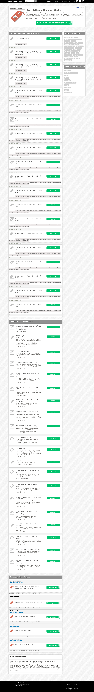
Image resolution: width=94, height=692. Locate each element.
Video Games (68, 60)
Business (67, 41)
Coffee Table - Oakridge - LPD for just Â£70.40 (28, 549)
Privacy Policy (69, 689)
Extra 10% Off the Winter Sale (24, 644)
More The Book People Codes (16, 612)
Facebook (75, 684)
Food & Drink (80, 46)
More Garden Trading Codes (16, 640)
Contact (68, 686)
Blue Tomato (68, 92)
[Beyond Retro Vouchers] (12, 603)
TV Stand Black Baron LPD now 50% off (26, 362)
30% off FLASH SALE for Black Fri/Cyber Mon (28, 602)
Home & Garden (69, 51)
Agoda (66, 85)
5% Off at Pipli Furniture (22, 38)
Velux (66, 90)
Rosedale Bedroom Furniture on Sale (26, 425)
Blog (74, 1)
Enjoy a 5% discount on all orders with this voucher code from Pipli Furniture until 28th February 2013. (28, 79)
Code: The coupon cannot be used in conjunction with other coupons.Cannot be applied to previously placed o (35, 97)
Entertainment (68, 44)
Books (79, 39)
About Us (68, 684)
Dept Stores (68, 42)
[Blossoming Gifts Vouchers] (12, 587)
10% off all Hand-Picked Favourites (25, 616)
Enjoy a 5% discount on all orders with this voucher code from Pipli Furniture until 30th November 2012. (28, 53)
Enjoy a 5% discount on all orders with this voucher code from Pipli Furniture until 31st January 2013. (28, 66)
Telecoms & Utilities (69, 58)
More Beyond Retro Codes (15, 598)
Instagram (75, 687)
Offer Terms (12, 593)
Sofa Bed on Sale (20, 448)
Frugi (66, 75)
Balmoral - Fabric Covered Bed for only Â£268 (28, 326)
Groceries (67, 49)
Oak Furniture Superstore (71, 72)
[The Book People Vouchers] (12, 617)
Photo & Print (68, 55)
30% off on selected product (23, 630)
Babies (74, 39)
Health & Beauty (76, 49)
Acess (66, 77)
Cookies (68, 687)
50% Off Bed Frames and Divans (24, 351)
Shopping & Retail (78, 55)
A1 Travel (67, 80)
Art (76, 37)
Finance (67, 46)
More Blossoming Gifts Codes (16, 582)
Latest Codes (48, 1)
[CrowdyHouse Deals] (12, 39)
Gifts (72, 48)
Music (73, 53)
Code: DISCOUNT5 (21, 44)
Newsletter (55, 1)
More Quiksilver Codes (15, 626)
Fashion (76, 44)
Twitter (75, 686)
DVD (74, 42)
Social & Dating (68, 56)
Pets (78, 53)
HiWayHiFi (67, 70)
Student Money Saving (65, 1)
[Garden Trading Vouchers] (12, 645)
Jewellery (67, 53)
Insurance (77, 51)
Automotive (68, 39)
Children (73, 41)
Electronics (79, 42)
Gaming (67, 48)
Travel (78, 58)
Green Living (78, 48)
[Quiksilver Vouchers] (12, 631)
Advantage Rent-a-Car (70, 82)
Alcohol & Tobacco (69, 37)
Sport (76, 56)
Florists (72, 46)
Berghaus (67, 87)
